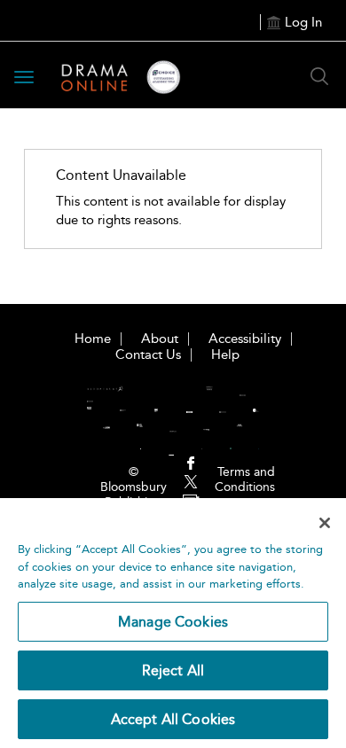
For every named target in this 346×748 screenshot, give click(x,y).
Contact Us (148, 354)
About (159, 339)
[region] (173, 623)
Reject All (173, 670)
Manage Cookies (173, 621)
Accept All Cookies (173, 719)
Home (93, 339)
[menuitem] (190, 465)
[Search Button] (319, 76)
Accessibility (244, 339)
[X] (191, 482)
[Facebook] (190, 464)
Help (225, 354)
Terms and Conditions (245, 479)
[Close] (324, 522)
